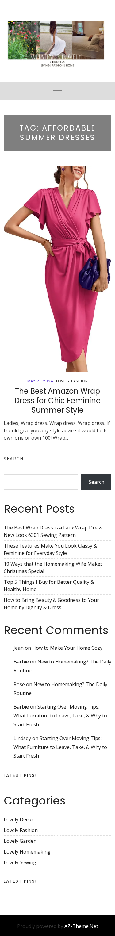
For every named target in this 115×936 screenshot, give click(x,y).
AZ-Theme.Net (81, 926)
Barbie (21, 661)
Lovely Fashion (72, 381)
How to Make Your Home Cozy (67, 647)
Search (14, 458)
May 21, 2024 (40, 381)
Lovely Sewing (20, 862)
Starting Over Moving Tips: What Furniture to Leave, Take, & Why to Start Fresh (60, 715)
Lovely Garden (20, 841)
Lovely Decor (18, 819)
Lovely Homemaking (27, 851)
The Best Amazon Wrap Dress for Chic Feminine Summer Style (57, 400)
